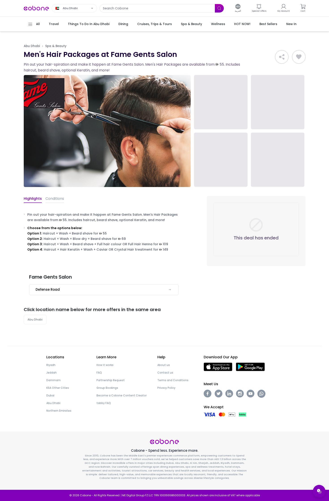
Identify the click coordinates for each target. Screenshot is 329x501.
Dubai (50, 395)
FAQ (99, 372)
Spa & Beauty (55, 46)
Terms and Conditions (172, 380)
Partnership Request (110, 380)
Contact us (165, 372)
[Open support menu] (319, 491)
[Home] (36, 8)
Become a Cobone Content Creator (121, 395)
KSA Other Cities (57, 388)
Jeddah (51, 372)
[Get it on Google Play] (250, 366)
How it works (104, 365)
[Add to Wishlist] (299, 57)
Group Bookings (107, 388)
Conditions (54, 198)
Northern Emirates (58, 411)
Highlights (33, 198)
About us (163, 365)
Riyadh (51, 365)
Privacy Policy (166, 388)
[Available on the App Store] (218, 366)
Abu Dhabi (32, 46)
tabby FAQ (103, 403)
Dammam (53, 380)
